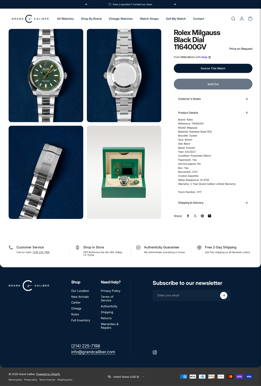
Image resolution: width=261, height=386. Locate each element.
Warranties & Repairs (110, 326)
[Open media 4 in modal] (124, 172)
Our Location (80, 291)
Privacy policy (30, 379)
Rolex (75, 314)
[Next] (175, 4)
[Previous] (86, 4)
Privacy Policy (110, 291)
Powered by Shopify (48, 373)
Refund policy (15, 379)
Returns (106, 318)
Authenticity (109, 306)
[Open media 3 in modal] (46, 172)
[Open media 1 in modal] (46, 75)
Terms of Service (107, 298)
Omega (76, 308)
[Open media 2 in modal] (124, 75)
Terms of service (47, 379)
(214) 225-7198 (41, 252)
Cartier (76, 302)
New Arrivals (80, 297)
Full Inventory (80, 320)
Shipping (107, 312)
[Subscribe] (223, 295)
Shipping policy (64, 379)
